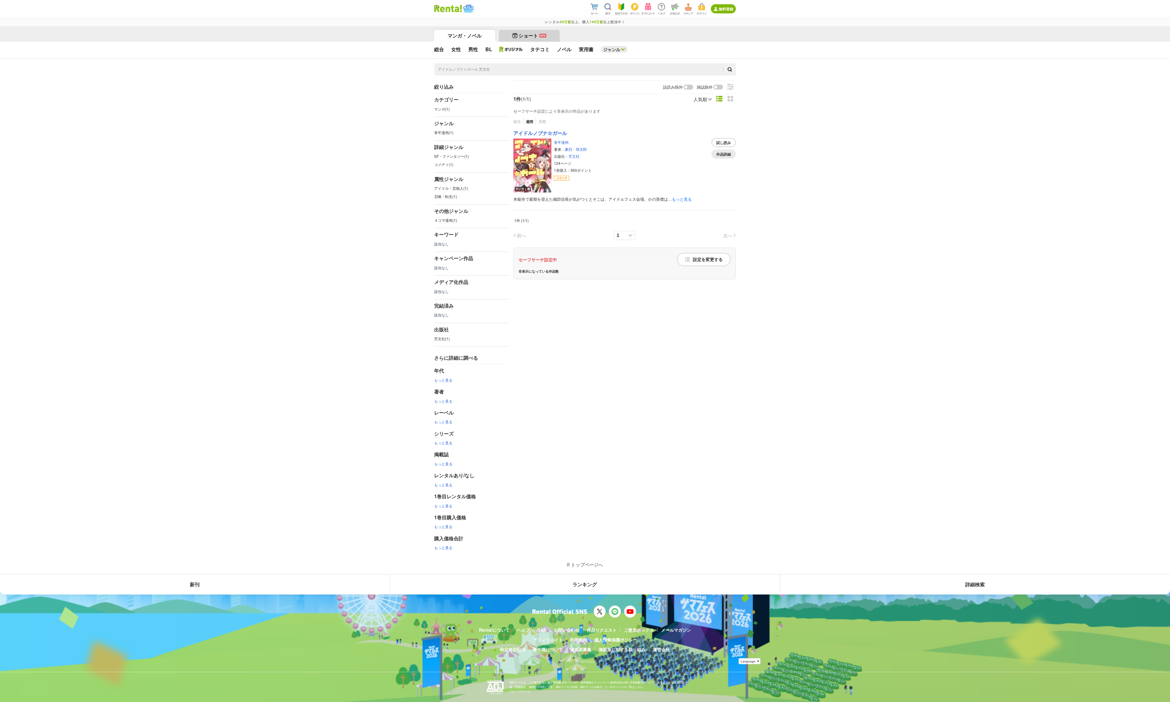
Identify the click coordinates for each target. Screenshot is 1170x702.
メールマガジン (676, 630)
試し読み (723, 142)
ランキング (585, 584)
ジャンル (611, 49)
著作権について (548, 649)
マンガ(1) (442, 108)
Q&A (542, 630)
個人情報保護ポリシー (615, 640)
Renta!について (494, 630)
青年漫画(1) (443, 132)
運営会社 (661, 649)
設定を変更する (708, 259)
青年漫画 (561, 142)
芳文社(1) (442, 338)
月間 (542, 121)
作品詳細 (723, 154)
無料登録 (726, 9)
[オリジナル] (511, 49)
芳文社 (574, 156)
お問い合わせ (567, 630)
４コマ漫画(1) (445, 220)
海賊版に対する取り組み (622, 649)
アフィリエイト (548, 640)
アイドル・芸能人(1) (451, 188)
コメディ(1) (443, 164)
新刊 (195, 584)
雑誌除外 (705, 87)
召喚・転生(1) (445, 196)
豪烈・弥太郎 (576, 149)
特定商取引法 (513, 649)
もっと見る (443, 380)
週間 (529, 121)
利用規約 (578, 640)
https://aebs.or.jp (520, 691)
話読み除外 (673, 87)
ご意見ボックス (639, 630)
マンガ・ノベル (465, 35)
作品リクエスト (602, 630)
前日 (517, 121)
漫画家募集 (580, 649)
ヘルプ (523, 630)
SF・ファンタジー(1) (451, 156)
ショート (532, 35)
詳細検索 (975, 584)
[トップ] (448, 8)
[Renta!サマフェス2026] (468, 8)
